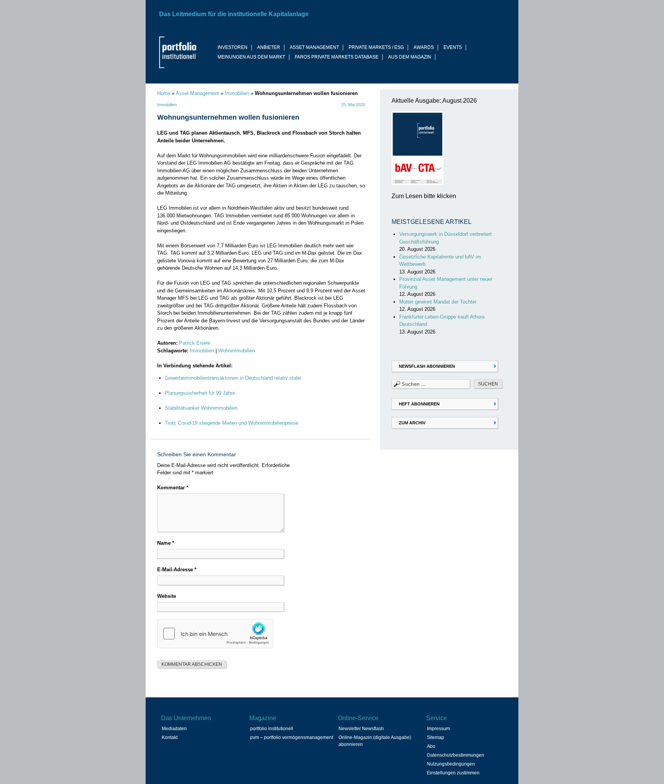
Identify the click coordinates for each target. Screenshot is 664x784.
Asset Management (197, 93)
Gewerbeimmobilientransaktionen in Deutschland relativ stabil (233, 378)
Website (166, 596)
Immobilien (237, 93)
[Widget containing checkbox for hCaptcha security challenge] (215, 633)
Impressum (438, 728)
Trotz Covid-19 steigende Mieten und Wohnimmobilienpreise (231, 423)
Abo (431, 746)
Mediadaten (174, 728)
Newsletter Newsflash (361, 728)
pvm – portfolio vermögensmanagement (291, 737)
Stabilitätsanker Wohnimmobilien (201, 408)
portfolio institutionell (271, 728)
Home (163, 93)
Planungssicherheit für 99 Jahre (200, 393)
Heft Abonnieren (419, 404)
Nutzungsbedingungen (451, 764)
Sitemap (435, 737)
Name (165, 543)
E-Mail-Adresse (176, 569)
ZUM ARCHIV (412, 422)
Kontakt (170, 737)
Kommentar (172, 487)
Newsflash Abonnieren (427, 366)
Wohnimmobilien (236, 351)
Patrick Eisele (194, 343)
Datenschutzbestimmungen (455, 755)
